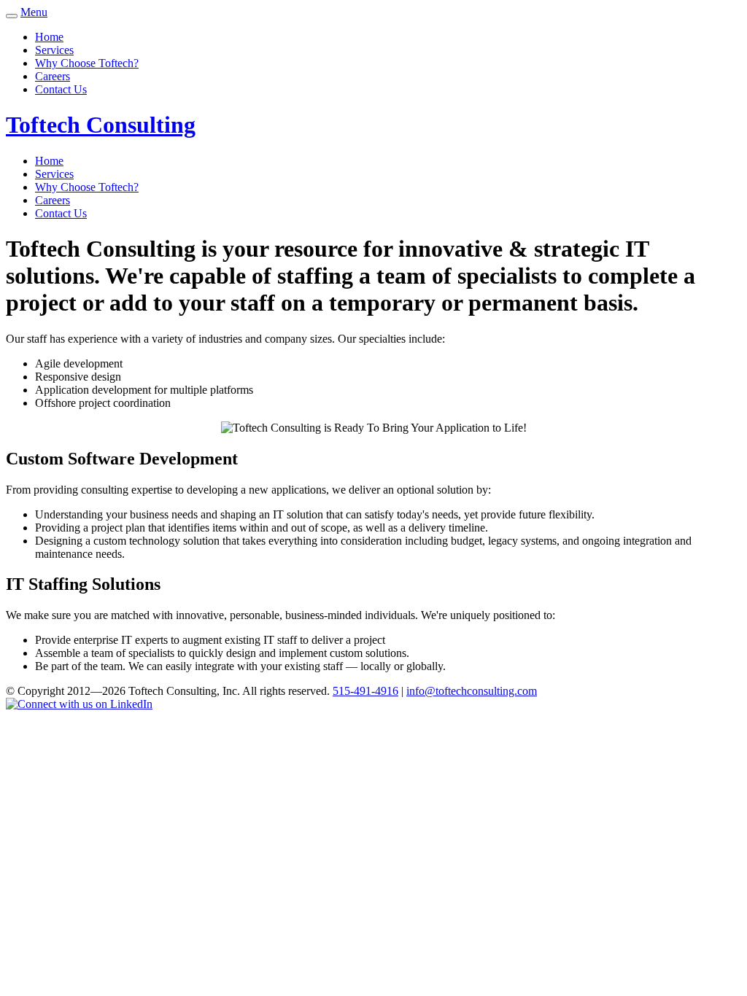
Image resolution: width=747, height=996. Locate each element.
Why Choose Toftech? (87, 63)
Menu (33, 12)
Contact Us (61, 89)
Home (49, 37)
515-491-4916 (365, 691)
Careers (52, 76)
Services (54, 50)
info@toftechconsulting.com (471, 691)
